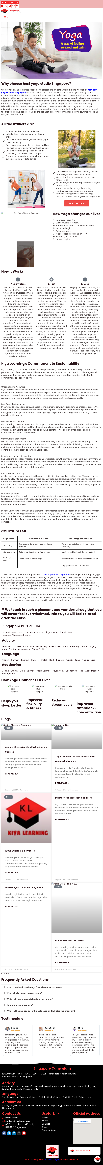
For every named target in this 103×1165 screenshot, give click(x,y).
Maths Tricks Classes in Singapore (73, 797)
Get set (51, 284)
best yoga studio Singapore (56, 574)
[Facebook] (2, 6)
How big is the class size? (20, 1005)
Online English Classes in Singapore (24, 887)
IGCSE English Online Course (20, 850)
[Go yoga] (85, 279)
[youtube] (13, 6)
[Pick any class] (18, 279)
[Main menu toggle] (6, 17)
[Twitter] (6, 6)
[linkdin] (17, 6)
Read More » (11, 773)
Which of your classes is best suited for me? (30, 999)
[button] (10, 2)
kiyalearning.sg (52, 1159)
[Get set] (51, 279)
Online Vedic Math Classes (69, 940)
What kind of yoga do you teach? (24, 993)
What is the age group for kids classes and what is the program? (41, 1011)
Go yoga (85, 284)
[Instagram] (9, 6)
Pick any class (18, 284)
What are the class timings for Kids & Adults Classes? (35, 987)
